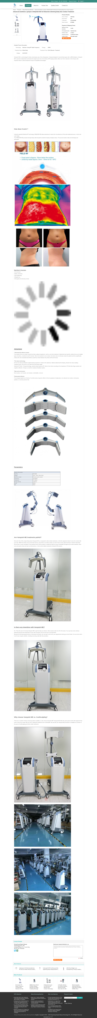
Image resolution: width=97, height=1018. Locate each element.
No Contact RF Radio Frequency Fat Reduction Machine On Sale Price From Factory (20, 987)
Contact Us (65, 5)
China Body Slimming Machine (28, 1014)
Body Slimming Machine (28, 9)
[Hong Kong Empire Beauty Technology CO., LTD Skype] (15, 950)
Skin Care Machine (53, 994)
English (81, 1)
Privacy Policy (17, 1014)
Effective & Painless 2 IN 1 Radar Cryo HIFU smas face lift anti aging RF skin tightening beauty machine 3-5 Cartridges (21, 1011)
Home (21, 5)
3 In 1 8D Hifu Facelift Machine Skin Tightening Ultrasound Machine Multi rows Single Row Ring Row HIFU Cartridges (21, 1006)
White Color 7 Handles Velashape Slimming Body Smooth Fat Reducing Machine (38, 998)
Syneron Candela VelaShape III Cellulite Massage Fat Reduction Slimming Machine (37, 1002)
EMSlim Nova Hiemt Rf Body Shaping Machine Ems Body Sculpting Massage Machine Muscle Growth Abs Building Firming (34, 988)
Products (28, 5)
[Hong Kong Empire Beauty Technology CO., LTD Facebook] (65, 1001)
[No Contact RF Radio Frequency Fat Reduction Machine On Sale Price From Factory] (20, 980)
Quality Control (55, 5)
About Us (36, 5)
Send (80, 997)
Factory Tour (45, 5)
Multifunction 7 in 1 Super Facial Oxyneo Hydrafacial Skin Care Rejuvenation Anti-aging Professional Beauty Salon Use (55, 1003)
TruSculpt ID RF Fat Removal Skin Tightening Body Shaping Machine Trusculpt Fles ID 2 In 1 (50, 969)
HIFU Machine (17, 994)
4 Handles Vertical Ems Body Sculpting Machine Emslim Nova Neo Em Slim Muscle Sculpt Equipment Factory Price (62, 988)
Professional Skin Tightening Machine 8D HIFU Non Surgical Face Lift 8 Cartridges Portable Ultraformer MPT (21, 1002)
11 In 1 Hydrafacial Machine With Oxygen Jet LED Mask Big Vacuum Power (54, 1006)
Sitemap (70, 1003)
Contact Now (67, 38)
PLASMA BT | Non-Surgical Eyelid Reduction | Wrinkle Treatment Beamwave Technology (54, 1010)
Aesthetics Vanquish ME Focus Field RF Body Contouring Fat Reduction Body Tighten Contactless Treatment (38, 1005)
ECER (51, 1017)
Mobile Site (67, 1005)
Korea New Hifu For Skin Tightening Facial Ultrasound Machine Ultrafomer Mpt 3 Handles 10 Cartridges (21, 998)
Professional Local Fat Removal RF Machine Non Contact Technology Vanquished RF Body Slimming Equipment (48, 988)
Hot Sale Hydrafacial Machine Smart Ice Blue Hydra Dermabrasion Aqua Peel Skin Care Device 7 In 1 (55, 998)
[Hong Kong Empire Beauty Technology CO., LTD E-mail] (17, 950)
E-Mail (66, 1003)
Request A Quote (72, 1)
